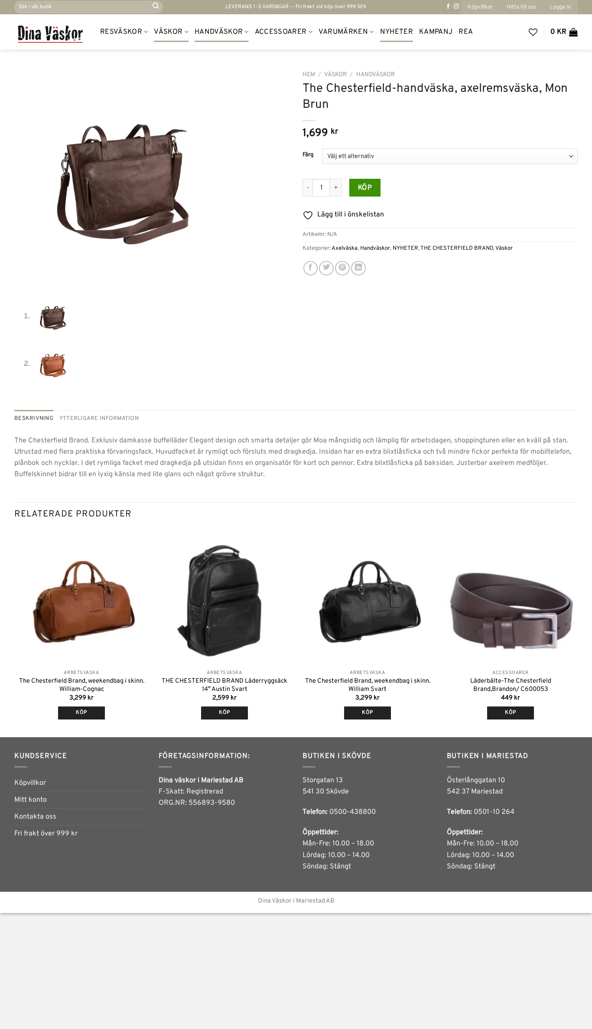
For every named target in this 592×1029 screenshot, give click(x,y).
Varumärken (343, 32)
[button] (560, 7)
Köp (365, 188)
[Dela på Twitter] (326, 268)
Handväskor (219, 32)
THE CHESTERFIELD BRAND (456, 248)
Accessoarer (281, 32)
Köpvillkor (480, 7)
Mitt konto (30, 800)
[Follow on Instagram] (456, 6)
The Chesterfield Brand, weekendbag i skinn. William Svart (367, 685)
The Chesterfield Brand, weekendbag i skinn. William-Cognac (81, 685)
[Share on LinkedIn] (358, 268)
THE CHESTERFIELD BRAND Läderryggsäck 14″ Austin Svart (224, 685)
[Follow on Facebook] (448, 6)
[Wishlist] (533, 32)
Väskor (168, 32)
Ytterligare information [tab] (99, 418)
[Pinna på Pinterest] (342, 268)
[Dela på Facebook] (310, 268)
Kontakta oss (35, 817)
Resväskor (121, 32)
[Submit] (156, 7)
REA (466, 32)
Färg (308, 155)
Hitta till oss (521, 7)
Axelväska (345, 248)
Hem (309, 74)
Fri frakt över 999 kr (46, 833)
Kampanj (435, 32)
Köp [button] (81, 713)
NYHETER (396, 32)
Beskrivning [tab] (33, 418)
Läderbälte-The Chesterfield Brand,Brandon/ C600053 (510, 685)
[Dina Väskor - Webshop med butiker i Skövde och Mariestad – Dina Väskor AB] (50, 32)
